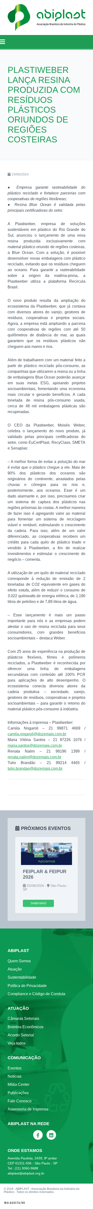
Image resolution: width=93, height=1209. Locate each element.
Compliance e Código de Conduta (36, 994)
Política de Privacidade (27, 986)
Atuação (15, 969)
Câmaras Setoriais (23, 1018)
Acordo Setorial (21, 1035)
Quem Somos (19, 961)
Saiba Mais (38, 903)
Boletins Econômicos (25, 1027)
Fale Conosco (19, 1101)
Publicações (18, 1093)
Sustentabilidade (22, 977)
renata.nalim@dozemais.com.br (34, 757)
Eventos (14, 1068)
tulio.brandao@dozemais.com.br (35, 768)
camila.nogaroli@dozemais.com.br (37, 734)
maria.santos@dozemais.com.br (35, 745)
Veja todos (17, 1043)
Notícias (14, 1076)
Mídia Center (18, 1084)
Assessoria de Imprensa (28, 1109)
